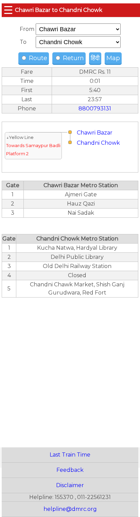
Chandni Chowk (98, 143)
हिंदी (95, 58)
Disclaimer (70, 485)
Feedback (70, 470)
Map (113, 58)
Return (72, 58)
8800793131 (94, 108)
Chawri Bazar (94, 132)
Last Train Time (70, 454)
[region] (70, 369)
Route (37, 58)
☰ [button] (8, 10)
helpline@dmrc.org (70, 509)
